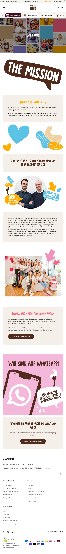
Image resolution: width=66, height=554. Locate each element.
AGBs (4, 511)
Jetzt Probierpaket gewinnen (33, 441)
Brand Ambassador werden (36, 491)
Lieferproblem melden (9, 488)
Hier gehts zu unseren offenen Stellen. (40, 330)
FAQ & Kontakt (7, 485)
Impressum (6, 514)
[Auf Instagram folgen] (8, 532)
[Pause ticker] (64, 1)
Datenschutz (6, 517)
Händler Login (32, 501)
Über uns (30, 485)
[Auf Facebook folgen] (4, 532)
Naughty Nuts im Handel (35, 494)
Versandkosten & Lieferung (11, 491)
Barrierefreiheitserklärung (10, 520)
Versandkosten (10, 547)
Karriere (30, 488)
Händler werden (32, 498)
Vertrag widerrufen (8, 498)
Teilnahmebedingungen (10, 524)
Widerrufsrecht (7, 494)
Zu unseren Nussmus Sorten (21, 336)
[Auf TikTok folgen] (13, 532)
